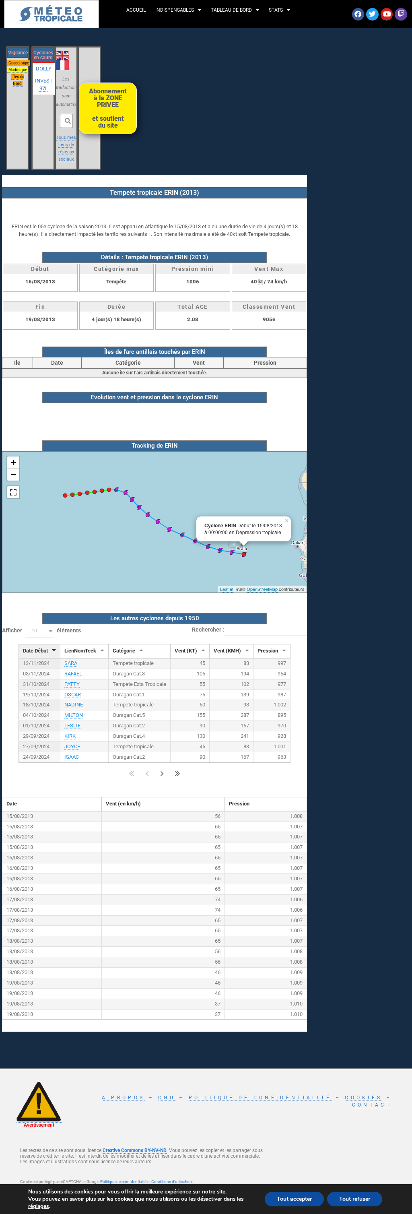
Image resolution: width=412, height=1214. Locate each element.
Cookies (363, 1097)
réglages (38, 1206)
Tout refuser (354, 1199)
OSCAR (72, 695)
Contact (372, 1105)
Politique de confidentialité (260, 1097)
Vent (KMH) (227, 651)
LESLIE (72, 726)
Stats (276, 10)
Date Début (35, 651)
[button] (39, 631)
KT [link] (192, 651)
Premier (132, 774)
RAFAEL (73, 674)
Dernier (177, 774)
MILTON (73, 715)
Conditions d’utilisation (171, 1181)
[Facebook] (358, 14)
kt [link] (260, 282)
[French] (63, 64)
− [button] (13, 474)
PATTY (72, 684)
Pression (268, 651)
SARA (70, 663)
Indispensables (174, 10)
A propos (123, 1097)
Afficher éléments (41, 630)
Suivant (162, 774)
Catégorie (124, 651)
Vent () (186, 651)
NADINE (73, 705)
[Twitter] (372, 14)
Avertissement (39, 1125)
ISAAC (71, 757)
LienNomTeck (80, 651)
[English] (63, 54)
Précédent (147, 774)
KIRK (70, 736)
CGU (166, 1097)
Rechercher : (208, 629)
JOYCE (72, 746)
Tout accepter (294, 1199)
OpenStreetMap (262, 589)
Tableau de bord (231, 10)
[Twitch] (401, 14)
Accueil (136, 10)
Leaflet (226, 589)
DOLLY (44, 69)
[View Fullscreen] (13, 492)
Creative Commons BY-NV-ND (135, 1150)
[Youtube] (387, 14)
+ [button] (13, 462)
